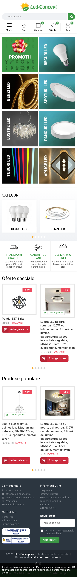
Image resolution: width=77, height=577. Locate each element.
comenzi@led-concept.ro (20, 497)
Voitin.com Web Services (46, 557)
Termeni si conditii (50, 501)
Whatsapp (11, 501)
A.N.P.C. (44, 508)
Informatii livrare (49, 494)
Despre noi (46, 490)
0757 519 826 (13, 490)
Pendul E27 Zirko (13, 318)
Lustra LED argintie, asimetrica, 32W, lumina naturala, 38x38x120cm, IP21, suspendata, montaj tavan (19, 431)
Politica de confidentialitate (55, 497)
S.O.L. (53, 508)
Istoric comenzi (11, 524)
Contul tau (7, 517)
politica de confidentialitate (59, 531)
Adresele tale (9, 520)
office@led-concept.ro (18, 494)
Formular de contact (13, 504)
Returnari (45, 504)
